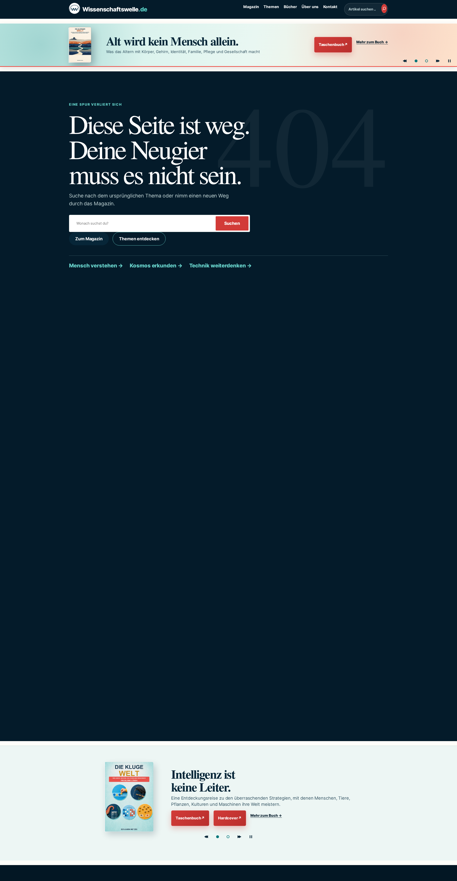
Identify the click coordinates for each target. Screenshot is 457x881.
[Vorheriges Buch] (404, 61)
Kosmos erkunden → (156, 265)
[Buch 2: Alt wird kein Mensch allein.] (228, 837)
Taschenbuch (333, 44)
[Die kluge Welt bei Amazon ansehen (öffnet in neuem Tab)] (130, 797)
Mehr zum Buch (372, 42)
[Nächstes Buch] (438, 61)
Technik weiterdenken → (220, 265)
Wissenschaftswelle (114, 9)
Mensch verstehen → (96, 265)
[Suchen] (384, 8)
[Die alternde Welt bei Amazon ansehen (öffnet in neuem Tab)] (83, 44)
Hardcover (230, 818)
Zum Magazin (89, 238)
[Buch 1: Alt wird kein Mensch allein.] (416, 61)
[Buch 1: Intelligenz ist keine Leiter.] (217, 837)
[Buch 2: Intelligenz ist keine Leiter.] (426, 61)
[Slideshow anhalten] (449, 61)
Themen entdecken (139, 238)
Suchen (232, 223)
